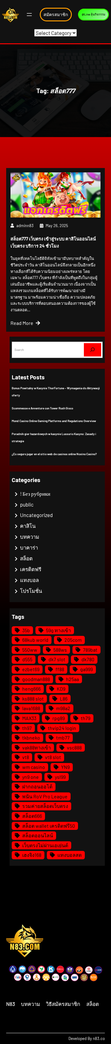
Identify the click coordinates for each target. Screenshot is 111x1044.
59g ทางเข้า (58, 630)
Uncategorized (36, 515)
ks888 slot (33, 698)
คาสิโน (27, 526)
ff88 (60, 669)
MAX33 (29, 718)
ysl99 (60, 777)
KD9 (61, 689)
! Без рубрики (35, 493)
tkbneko (31, 737)
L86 (64, 698)
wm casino (33, 767)
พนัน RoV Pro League (45, 796)
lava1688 (31, 708)
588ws (60, 650)
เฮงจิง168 (31, 855)
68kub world (35, 640)
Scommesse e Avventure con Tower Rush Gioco (42, 408)
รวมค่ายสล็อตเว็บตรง (45, 806)
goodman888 (36, 679)
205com (73, 640)
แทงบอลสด (69, 855)
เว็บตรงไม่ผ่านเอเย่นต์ (45, 845)
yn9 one (30, 777)
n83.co (99, 1038)
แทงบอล (29, 580)
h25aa (72, 679)
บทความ (29, 536)
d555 (27, 659)
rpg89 (58, 718)
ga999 (86, 669)
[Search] (92, 349)
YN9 (65, 767)
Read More (21, 323)
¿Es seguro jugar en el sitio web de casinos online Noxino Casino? (54, 454)
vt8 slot (53, 757)
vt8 (25, 757)
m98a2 (63, 708)
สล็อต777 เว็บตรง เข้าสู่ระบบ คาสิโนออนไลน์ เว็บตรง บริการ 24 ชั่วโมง (53, 242)
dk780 (87, 659)
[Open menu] (29, 14)
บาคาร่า (29, 547)
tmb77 (63, 737)
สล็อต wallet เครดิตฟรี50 (48, 826)
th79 (85, 718)
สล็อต (26, 558)
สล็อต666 (32, 816)
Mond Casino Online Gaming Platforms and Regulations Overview (54, 421)
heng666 (31, 689)
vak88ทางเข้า (36, 747)
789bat (90, 650)
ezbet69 (30, 669)
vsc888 (74, 747)
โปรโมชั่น (31, 591)
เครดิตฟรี (30, 569)
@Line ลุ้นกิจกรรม (93, 14)
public (27, 504)
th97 (27, 728)
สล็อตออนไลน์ (37, 835)
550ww (29, 650)
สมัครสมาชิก (55, 14)
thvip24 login (62, 728)
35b (26, 630)
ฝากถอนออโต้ (37, 786)
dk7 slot (56, 659)
